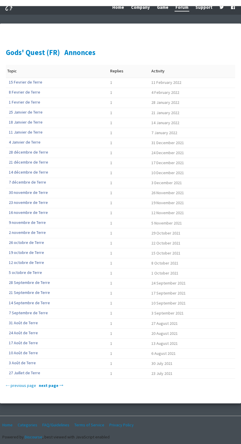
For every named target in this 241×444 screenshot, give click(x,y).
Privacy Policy (121, 425)
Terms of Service (89, 425)
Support (203, 7)
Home (118, 7)
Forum (181, 7)
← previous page (21, 385)
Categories (27, 425)
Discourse (33, 437)
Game (162, 7)
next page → (51, 385)
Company (140, 7)
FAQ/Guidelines (55, 425)
